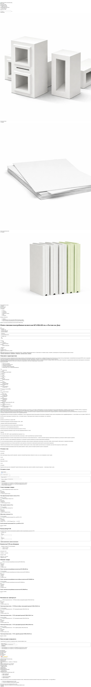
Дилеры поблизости (4, 317)
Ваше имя (3, 477)
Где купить (4, 312)
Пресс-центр (3, 652)
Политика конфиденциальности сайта (9, 681)
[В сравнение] (0, 517)
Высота (2, 534)
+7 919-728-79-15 (3, 8)
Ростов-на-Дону (3, 4)
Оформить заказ (3, 350)
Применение (18, 353)
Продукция (2, 12)
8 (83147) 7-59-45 (28, 430)
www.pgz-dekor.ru (52, 679)
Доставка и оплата (6, 313)
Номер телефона (4, 479)
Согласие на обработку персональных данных (11, 682)
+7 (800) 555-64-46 (3, 6)
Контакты (4, 315)
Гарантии (29, 353)
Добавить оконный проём (14, 541)
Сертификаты (13, 353)
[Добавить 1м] (1, 536)
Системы (4, 311)
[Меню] (0, 10)
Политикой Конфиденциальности (21, 648)
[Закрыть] (11, 11)
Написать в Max (3, 9)
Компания (3, 650)
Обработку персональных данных (21, 647)
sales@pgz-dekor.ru (3, 671)
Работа (2, 653)
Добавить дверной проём (5, 541)
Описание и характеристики (5, 353)
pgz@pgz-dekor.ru (3, 668)
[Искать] (0, 11)
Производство (3, 651)
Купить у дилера (9, 350)
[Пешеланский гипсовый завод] (6, 2)
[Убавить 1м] (1, 533)
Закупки (2, 655)
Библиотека (3, 654)
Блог (3, 314)
